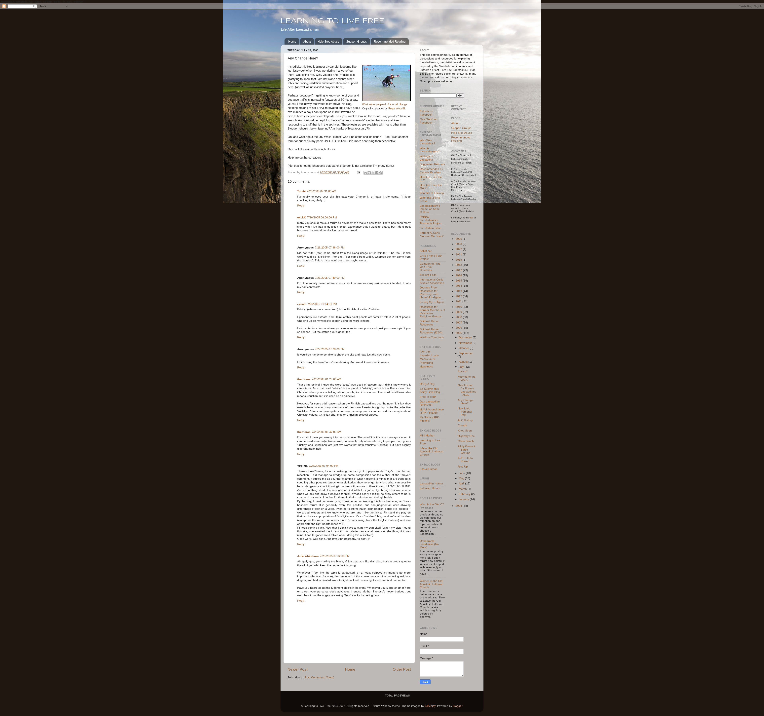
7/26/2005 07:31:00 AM (321, 191)
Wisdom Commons (432, 337)
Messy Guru (427, 359)
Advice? (463, 371)
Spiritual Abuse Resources (429, 323)
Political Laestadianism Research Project (430, 220)
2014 (459, 285)
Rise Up (463, 466)
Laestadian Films (430, 228)
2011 (459, 301)
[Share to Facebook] (377, 173)
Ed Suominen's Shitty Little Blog (430, 390)
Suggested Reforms (432, 164)
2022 (459, 249)
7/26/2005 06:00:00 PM (322, 217)
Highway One (466, 435)
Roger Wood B (396, 108)
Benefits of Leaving (432, 193)
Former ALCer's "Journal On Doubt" (432, 234)
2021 (459, 254)
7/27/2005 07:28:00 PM (330, 349)
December (466, 337)
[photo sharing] (386, 100)
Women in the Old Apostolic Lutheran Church (431, 584)
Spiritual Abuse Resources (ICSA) (431, 331)
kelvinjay (430, 705)
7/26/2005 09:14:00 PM (322, 304)
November (466, 342)
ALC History (465, 420)
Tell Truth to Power (465, 460)
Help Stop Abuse (328, 41)
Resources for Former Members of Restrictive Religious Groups (432, 311)
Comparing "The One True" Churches (430, 267)
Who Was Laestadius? (427, 142)
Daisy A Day (427, 384)
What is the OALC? (432, 504)
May (462, 478)
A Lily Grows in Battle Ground (467, 449)
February (465, 494)
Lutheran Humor (430, 488)
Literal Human (429, 469)
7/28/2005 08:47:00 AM (326, 432)
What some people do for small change (384, 104)
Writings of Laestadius (427, 158)
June (462, 473)
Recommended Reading (389, 41)
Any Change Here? (465, 402)
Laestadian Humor (431, 483)
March (463, 488)
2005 (459, 332)
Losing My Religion (432, 302)
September (466, 353)
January (464, 499)
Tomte (301, 191)
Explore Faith (428, 274)
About (307, 41)
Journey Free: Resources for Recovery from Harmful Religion (430, 292)
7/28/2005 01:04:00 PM (323, 465)
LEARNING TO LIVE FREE (332, 21)
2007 (459, 322)
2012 (459, 296)
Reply (300, 205)
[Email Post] (358, 172)
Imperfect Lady (429, 355)
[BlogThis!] (369, 173)
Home (292, 41)
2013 (459, 291)
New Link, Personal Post (465, 411)
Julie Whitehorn (308, 556)
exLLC (301, 217)
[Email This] (365, 173)
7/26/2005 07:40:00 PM (330, 277)
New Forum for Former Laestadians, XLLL (467, 390)
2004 (459, 505)
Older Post (402, 669)
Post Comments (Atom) (319, 677)
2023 (459, 244)
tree (471, 217)
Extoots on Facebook (426, 113)
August (463, 361)
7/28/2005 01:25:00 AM (326, 379)
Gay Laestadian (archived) (430, 403)
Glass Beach (466, 441)
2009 (459, 312)
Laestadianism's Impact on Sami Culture (430, 209)
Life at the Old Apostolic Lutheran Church (431, 451)
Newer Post (297, 669)
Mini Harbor (427, 435)
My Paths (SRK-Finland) (430, 419)
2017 (459, 270)
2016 (459, 275)
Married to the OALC (467, 378)
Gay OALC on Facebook (428, 121)
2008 (459, 317)
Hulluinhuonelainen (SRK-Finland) (432, 411)
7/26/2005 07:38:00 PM (330, 247)
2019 (459, 259)
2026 (459, 238)
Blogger (457, 705)
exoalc (301, 304)
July (462, 366)
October (464, 348)
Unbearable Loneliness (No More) (429, 544)
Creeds (462, 425)
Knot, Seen (465, 430)
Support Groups (356, 41)
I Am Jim (425, 351)
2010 (459, 306)
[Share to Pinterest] (381, 173)
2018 (459, 264)
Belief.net (426, 250)
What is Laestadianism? (430, 150)
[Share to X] (373, 173)
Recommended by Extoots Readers (431, 171)
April (462, 483)
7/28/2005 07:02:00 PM (335, 556)
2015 (459, 280)
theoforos (304, 379)
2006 (459, 327)
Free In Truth (428, 396)
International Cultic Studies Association (432, 281)
